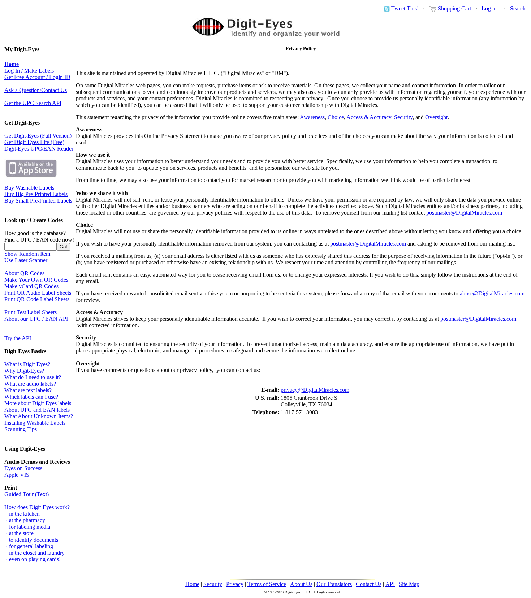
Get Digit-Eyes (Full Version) (38, 136)
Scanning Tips (20, 429)
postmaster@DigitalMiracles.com (464, 212)
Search (518, 8)
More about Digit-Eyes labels (37, 403)
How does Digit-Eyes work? (37, 507)
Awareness (312, 117)
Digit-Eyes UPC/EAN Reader (38, 149)
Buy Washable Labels (29, 188)
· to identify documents (31, 540)
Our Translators (334, 584)
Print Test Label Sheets (30, 312)
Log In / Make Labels (29, 71)
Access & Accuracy (368, 117)
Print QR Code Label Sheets (36, 299)
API (390, 584)
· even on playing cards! (32, 559)
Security (403, 117)
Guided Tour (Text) (26, 494)
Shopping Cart (454, 8)
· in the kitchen (22, 514)
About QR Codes (24, 273)
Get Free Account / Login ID (37, 77)
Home (192, 584)
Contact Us (368, 584)
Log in (489, 8)
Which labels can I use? (31, 397)
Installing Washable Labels (34, 423)
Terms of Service (266, 584)
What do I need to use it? (32, 377)
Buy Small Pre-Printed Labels (38, 201)
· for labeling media (27, 527)
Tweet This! (405, 8)
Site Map (409, 584)
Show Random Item (27, 254)
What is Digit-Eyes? (27, 364)
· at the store (19, 533)
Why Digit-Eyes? (24, 371)
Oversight (436, 117)
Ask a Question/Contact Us (35, 90)
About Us (301, 584)
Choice (336, 117)
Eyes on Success (23, 468)
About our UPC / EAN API (36, 319)
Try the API (17, 338)
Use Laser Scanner (25, 260)
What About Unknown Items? (38, 416)
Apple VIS (16, 475)
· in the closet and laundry (34, 553)
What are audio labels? (30, 384)
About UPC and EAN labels (37, 410)
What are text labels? (28, 390)
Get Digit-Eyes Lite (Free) (34, 142)
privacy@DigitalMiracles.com (315, 390)
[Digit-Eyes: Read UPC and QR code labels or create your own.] (265, 35)
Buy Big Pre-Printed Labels (36, 194)
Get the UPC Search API (32, 103)
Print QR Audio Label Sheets (37, 293)
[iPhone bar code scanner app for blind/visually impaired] (30, 176)
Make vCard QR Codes (31, 286)
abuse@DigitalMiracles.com (492, 293)
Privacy (234, 584)
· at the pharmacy (24, 520)
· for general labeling (28, 546)
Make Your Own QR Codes (36, 280)
